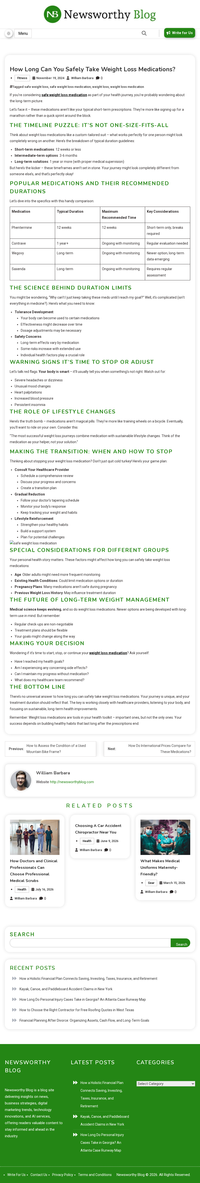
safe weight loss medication (70, 87)
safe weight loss (36, 87)
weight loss (100, 87)
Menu (23, 33)
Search (22, 934)
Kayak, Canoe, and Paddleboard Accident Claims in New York (66, 989)
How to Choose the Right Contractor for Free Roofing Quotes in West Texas (77, 1010)
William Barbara (82, 78)
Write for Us (182, 33)
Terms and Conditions (95, 1175)
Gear (151, 883)
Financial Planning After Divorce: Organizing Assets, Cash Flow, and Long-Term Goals (84, 1020)
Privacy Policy (62, 1175)
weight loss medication (127, 87)
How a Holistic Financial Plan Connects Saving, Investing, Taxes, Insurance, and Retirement (88, 979)
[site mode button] (9, 33)
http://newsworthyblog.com (72, 782)
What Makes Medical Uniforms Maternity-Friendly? (160, 867)
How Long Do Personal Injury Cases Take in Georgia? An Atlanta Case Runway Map (83, 999)
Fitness (22, 78)
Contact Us (38, 1175)
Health (22, 889)
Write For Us (16, 1175)
